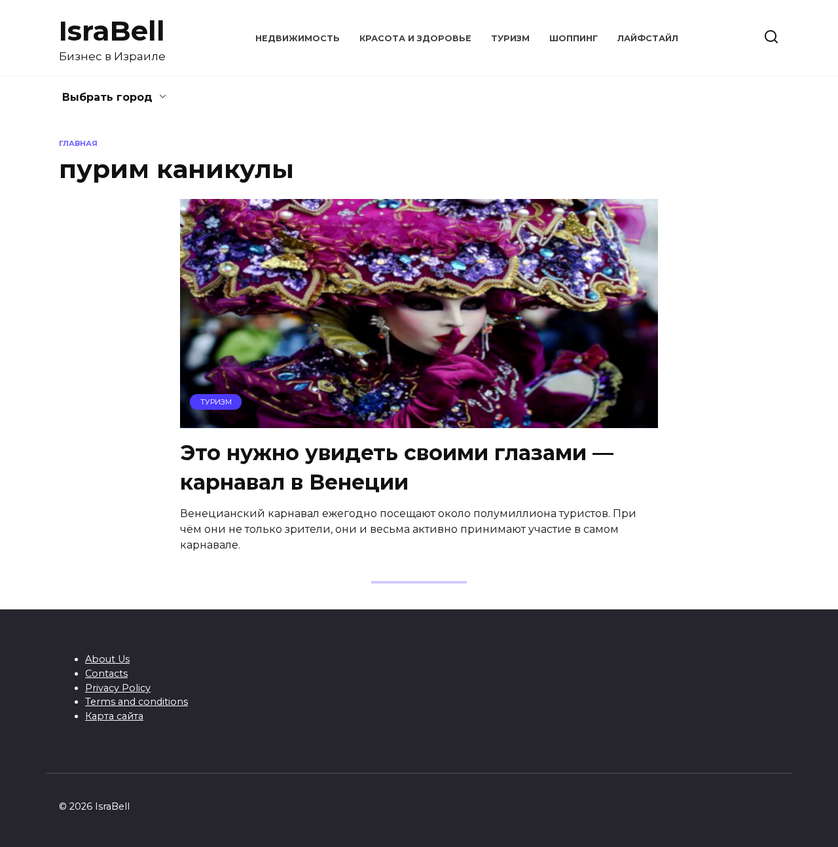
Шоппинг (573, 38)
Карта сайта (114, 716)
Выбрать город (107, 97)
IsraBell (112, 31)
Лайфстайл (647, 38)
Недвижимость (297, 38)
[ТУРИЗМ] (419, 420)
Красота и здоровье (415, 38)
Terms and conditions (136, 702)
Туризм (510, 38)
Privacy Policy (118, 688)
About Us (107, 659)
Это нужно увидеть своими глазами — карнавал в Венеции (396, 467)
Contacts (106, 673)
